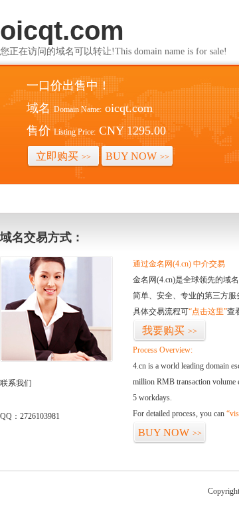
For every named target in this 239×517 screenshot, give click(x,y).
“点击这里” (208, 311)
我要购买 (169, 330)
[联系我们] (56, 359)
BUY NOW (137, 156)
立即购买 (63, 156)
